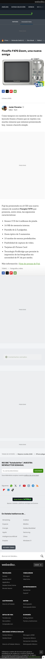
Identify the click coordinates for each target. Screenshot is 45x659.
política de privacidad (31, 475)
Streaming (6, 520)
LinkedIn (8, 489)
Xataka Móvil (6, 579)
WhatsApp (11, 485)
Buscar (42, 556)
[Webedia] (40, 1)
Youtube (24, 485)
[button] (16, 107)
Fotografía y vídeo (16, 268)
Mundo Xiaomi (7, 588)
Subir (37, 565)
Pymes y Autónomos (30, 621)
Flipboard (11, 91)
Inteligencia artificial (9, 536)
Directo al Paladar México (11, 644)
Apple (4, 532)
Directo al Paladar (8, 604)
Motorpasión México (30, 644)
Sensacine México (29, 638)
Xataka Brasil (6, 638)
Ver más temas (8, 547)
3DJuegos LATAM (29, 635)
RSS (37, 485)
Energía (5, 528)
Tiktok (12, 489)
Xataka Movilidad (29, 528)
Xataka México (7, 635)
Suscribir (38, 471)
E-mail (15, 91)
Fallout (39, 40)
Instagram (28, 485)
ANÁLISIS (5, 7)
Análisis (26, 520)
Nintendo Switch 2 (17, 40)
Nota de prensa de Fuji (29, 263)
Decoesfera (6, 621)
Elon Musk (30, 40)
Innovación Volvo (27, 22)
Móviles (26, 524)
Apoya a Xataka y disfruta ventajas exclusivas (22, 503)
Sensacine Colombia (30, 641)
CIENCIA (31, 7)
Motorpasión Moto (29, 607)
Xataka (4, 576)
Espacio (5, 524)
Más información (34, 657)
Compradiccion (7, 624)
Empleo (5, 540)
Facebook (3, 91)
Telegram (33, 485)
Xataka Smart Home (9, 585)
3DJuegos (26, 576)
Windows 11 (27, 540)
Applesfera (6, 582)
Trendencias (6, 618)
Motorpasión (27, 604)
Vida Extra (26, 579)
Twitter (7, 91)
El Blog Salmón (28, 618)
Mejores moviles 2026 (25, 454)
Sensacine (26, 590)
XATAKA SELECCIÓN (18, 7)
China (6, 40)
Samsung (26, 532)
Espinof (25, 593)
